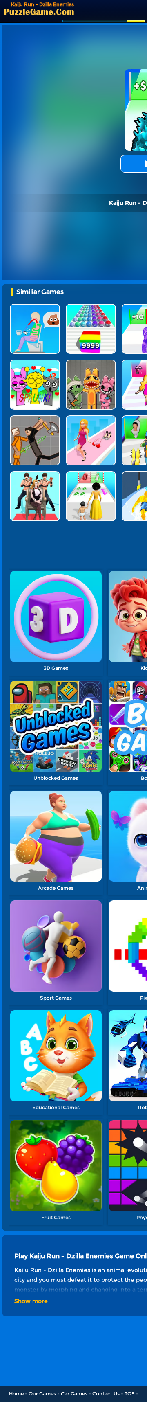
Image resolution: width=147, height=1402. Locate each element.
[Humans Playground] (35, 418)
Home (16, 1394)
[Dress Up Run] (91, 418)
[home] (39, 12)
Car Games (74, 1394)
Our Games (42, 1394)
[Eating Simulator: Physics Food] (35, 307)
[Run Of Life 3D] (91, 474)
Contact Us (106, 1394)
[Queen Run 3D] (35, 474)
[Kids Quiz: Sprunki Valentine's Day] (35, 363)
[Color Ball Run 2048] (91, 307)
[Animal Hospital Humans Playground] (91, 363)
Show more (31, 1301)
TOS (130, 1394)
